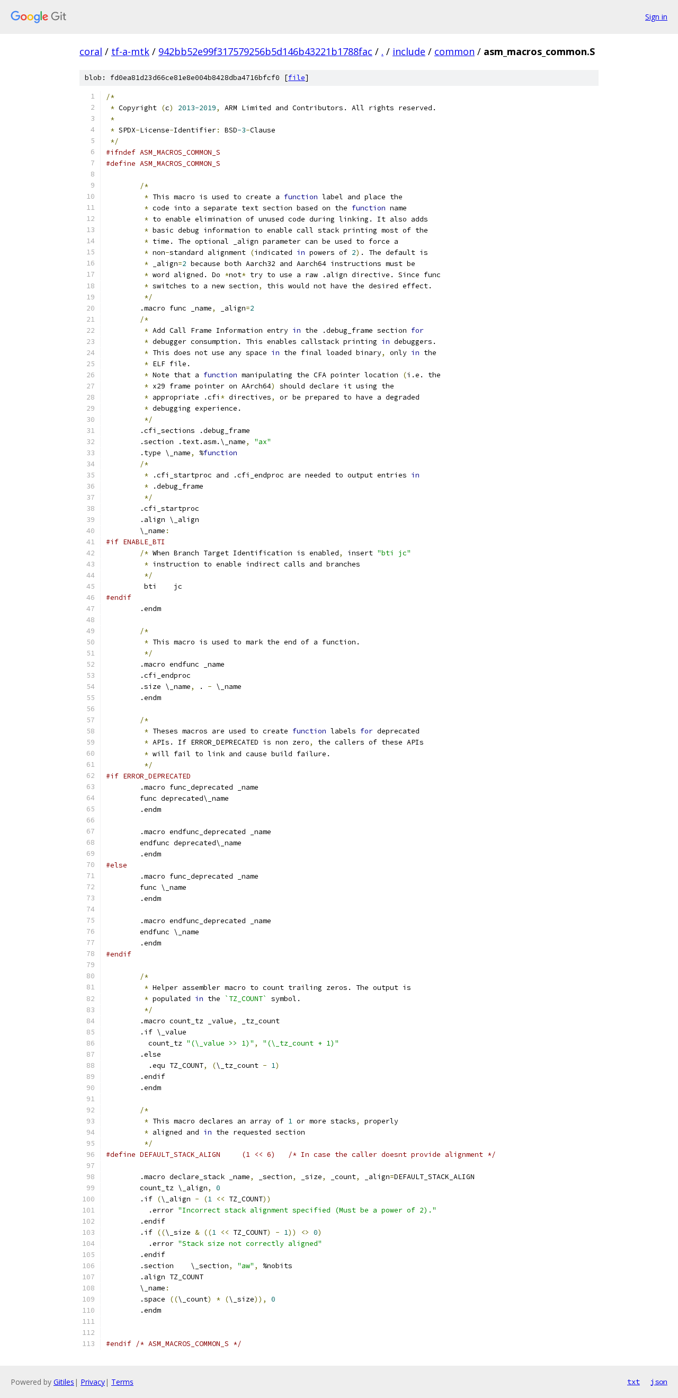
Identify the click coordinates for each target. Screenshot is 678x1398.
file (296, 77)
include (408, 51)
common (454, 51)
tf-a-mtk (130, 51)
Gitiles (63, 1382)
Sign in (656, 17)
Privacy (93, 1382)
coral (90, 51)
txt (633, 1381)
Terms (122, 1382)
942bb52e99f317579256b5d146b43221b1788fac (265, 51)
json (658, 1381)
